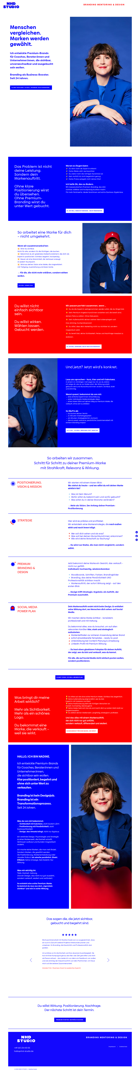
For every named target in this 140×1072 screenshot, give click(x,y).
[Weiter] (108, 960)
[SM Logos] (136, 532)
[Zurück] (31, 960)
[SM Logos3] (136, 540)
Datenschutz (123, 1046)
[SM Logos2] (136, 536)
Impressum (112, 1046)
